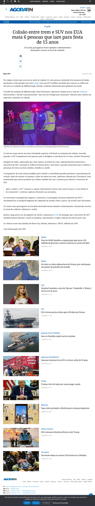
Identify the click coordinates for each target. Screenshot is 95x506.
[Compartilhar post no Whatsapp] (21, 66)
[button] (6, 9)
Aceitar (27, 503)
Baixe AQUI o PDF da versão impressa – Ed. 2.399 (78, 12)
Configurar (46, 503)
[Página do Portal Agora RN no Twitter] (9, 1)
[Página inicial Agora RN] (10, 480)
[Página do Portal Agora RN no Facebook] (5, 1)
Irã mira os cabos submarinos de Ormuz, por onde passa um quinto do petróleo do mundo (65, 265)
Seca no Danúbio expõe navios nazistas (58, 336)
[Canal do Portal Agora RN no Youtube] (16, 1)
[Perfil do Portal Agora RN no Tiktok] (5, 3)
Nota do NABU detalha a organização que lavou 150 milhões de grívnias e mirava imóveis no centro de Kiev (65, 241)
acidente (83, 91)
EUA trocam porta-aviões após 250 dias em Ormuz (63, 312)
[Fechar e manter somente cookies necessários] (93, 500)
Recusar (36, 503)
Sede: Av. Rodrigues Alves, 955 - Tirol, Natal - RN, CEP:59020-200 (22, 486)
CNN (56, 215)
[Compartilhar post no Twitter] (21, 61)
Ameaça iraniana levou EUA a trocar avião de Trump (64, 360)
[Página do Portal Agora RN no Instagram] (12, 1)
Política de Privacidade (60, 503)
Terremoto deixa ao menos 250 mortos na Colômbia (63, 455)
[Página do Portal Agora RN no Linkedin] (19, 1)
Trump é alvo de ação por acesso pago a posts (60, 384)
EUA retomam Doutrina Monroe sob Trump (60, 432)
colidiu (36, 83)
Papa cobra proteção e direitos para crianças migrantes (65, 408)
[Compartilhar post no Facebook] (21, 56)
